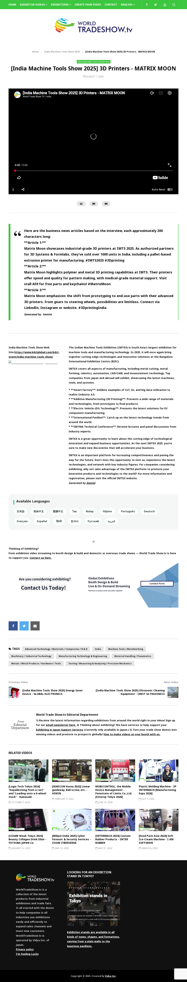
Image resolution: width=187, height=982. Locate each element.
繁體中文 (58, 511)
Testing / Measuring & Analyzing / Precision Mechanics (100, 663)
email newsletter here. (61, 725)
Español (42, 521)
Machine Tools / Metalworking (125, 649)
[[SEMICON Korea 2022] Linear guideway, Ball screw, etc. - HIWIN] (72, 770)
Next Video (171, 682)
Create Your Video (88, 4)
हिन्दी (59, 521)
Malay (90, 511)
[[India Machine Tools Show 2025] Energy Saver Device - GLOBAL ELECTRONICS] (14, 692)
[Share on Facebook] (13, 625)
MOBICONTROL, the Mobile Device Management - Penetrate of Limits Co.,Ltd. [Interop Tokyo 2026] (113, 792)
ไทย (74, 511)
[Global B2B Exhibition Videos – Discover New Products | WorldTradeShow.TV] (93, 25)
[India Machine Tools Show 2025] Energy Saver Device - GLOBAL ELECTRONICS (52, 692)
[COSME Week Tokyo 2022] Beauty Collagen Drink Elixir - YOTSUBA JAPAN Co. (27, 839)
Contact (111, 4)
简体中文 (39, 511)
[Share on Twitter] (24, 625)
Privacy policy (25, 949)
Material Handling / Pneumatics (132, 656)
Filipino (107, 511)
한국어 (75, 521)
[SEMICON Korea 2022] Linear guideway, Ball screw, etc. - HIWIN (71, 790)
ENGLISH (126, 4)
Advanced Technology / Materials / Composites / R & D (56, 649)
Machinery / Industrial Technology (31, 656)
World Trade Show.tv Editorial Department (67, 715)
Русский (93, 521)
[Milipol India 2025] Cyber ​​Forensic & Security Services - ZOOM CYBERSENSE (71, 839)
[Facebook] (146, 4)
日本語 (20, 511)
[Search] (173, 4)
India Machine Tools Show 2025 (62, 51)
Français (22, 521)
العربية (111, 521)
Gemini (47, 314)
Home (35, 51)
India (98, 649)
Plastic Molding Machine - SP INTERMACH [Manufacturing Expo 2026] (157, 790)
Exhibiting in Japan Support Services (59, 729)
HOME (12, 4)
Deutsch (149, 511)
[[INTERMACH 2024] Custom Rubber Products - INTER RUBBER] (115, 820)
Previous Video (18, 682)
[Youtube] (164, 4)
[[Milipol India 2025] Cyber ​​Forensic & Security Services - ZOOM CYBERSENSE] (72, 820)
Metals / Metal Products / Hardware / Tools (36, 663)
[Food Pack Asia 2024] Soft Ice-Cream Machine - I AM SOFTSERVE (156, 839)
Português (128, 511)
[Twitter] (155, 4)
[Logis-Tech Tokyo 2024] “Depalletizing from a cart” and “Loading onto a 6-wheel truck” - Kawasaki (27, 792)
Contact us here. (40, 557)
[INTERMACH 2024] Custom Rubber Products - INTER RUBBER (113, 839)
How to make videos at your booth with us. (132, 734)
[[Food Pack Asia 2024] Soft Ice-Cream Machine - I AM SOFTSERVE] (159, 820)
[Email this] (35, 625)
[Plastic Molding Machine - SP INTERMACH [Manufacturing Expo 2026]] (159, 770)
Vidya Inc (110, 976)
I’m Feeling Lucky (27, 954)
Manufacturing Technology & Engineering (83, 656)
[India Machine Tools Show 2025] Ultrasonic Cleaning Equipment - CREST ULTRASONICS (130, 692)
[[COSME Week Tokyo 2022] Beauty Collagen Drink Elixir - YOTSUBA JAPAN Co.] (28, 820)
